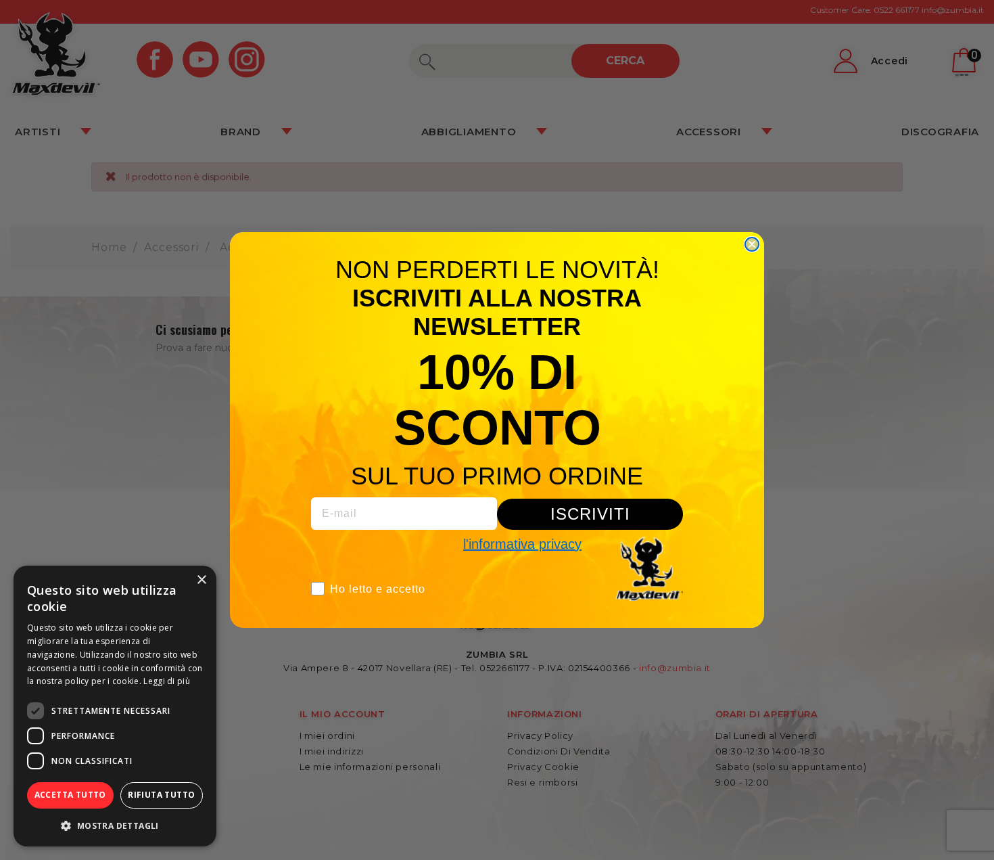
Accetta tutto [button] (70, 794)
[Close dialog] (752, 244)
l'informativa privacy (522, 544)
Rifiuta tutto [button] (161, 794)
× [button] (201, 580)
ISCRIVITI (590, 514)
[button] (115, 825)
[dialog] (115, 706)
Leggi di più (166, 681)
